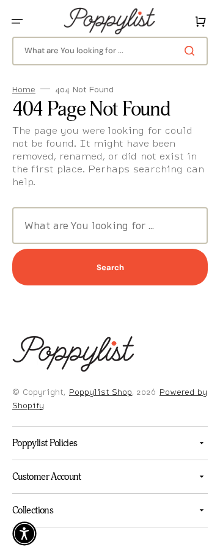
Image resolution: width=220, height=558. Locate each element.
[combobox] (105, 51)
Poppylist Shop (100, 391)
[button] (17, 21)
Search (105, 267)
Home (23, 89)
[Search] (183, 50)
